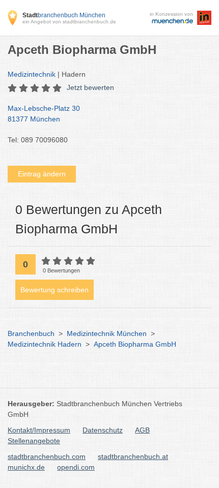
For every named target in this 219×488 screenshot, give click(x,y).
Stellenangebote (34, 441)
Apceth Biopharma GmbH (135, 344)
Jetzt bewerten (90, 87)
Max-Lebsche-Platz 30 (44, 113)
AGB (142, 430)
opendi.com (76, 467)
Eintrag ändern (42, 174)
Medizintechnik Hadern (44, 344)
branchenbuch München (63, 15)
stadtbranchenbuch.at (133, 456)
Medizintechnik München (107, 333)
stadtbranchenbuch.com (47, 456)
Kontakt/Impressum (39, 430)
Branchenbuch (31, 333)
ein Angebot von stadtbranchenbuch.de (69, 21)
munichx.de (26, 467)
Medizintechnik (32, 74)
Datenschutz (103, 430)
